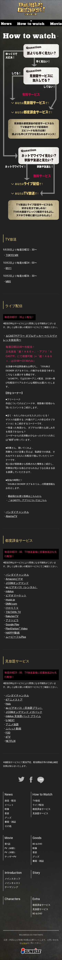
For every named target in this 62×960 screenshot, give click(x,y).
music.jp (10, 599)
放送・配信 (10, 800)
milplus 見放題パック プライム (23, 716)
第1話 (7, 844)
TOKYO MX (12, 255)
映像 (7, 809)
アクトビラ (12, 620)
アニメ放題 (12, 724)
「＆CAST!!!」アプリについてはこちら (27, 500)
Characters (12, 899)
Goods (37, 838)
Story (36, 872)
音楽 (7, 813)
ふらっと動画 (13, 728)
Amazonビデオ (14, 579)
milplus (10, 591)
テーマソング (11, 887)
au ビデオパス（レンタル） (22, 587)
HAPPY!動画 (13, 632)
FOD (8, 732)
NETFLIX (11, 741)
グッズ (8, 817)
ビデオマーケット (16, 595)
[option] (6, 23)
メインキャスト (12, 883)
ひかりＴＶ (12, 607)
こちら (24, 943)
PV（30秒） (10, 852)
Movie (9, 838)
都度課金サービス (41, 809)
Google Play (12, 624)
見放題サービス (40, 813)
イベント (9, 805)
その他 (8, 826)
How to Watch (42, 794)
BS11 (9, 268)
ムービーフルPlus (16, 636)
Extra (36, 899)
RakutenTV (12, 616)
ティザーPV (10, 856)
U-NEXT (10, 720)
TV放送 (36, 800)
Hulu (8, 703)
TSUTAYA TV (13, 612)
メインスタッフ (12, 878)
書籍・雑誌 (10, 822)
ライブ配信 (38, 805)
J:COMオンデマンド (17, 583)
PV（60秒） (10, 848)
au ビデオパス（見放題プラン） (24, 707)
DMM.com (11, 603)
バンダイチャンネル (17, 512)
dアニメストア (14, 699)
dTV (8, 736)
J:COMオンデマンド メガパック (24, 712)
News (9, 794)
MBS (8, 281)
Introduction (13, 872)
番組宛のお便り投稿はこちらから (25, 496)
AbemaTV (11, 516)
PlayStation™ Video (17, 628)
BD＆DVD (37, 844)
